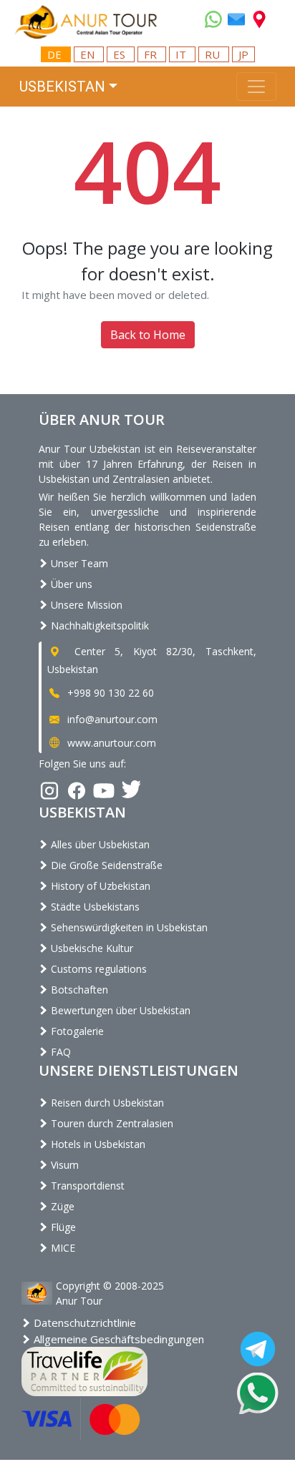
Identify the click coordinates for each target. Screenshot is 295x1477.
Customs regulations (97, 969)
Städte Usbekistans (94, 906)
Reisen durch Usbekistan (106, 1102)
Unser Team (78, 563)
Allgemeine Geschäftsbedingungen (117, 1339)
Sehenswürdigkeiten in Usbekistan (128, 927)
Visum (63, 1165)
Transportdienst (86, 1185)
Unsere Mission (85, 605)
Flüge (62, 1227)
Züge (61, 1206)
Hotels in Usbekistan (96, 1144)
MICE (61, 1248)
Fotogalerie (76, 1031)
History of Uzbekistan (99, 886)
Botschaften (78, 989)
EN (88, 54)
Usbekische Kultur (90, 948)
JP (243, 54)
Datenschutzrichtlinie (83, 1322)
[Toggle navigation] (256, 86)
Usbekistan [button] (62, 86)
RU (214, 54)
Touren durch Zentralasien (110, 1123)
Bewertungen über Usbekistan (119, 1010)
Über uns (70, 584)
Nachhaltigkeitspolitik (98, 625)
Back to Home (147, 335)
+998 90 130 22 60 (109, 693)
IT (182, 54)
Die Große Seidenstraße (105, 865)
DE (55, 54)
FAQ (59, 1052)
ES (120, 54)
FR (152, 54)
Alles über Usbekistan (99, 844)
